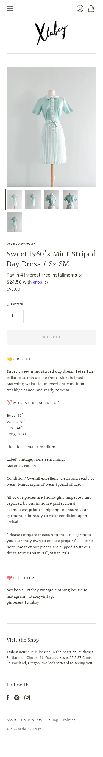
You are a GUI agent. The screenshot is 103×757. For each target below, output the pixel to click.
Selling (52, 720)
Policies (69, 720)
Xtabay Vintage (21, 244)
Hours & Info (31, 720)
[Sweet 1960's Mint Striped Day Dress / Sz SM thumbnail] (14, 199)
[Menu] (10, 8)
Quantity (15, 305)
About (11, 720)
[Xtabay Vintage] (51, 33)
